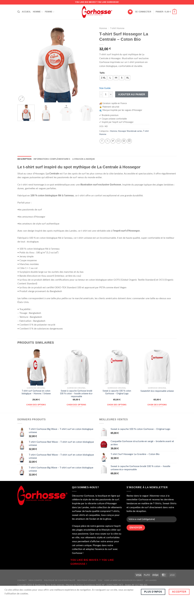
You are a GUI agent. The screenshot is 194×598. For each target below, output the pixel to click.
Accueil (26, 12)
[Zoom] (21, 99)
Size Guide (104, 88)
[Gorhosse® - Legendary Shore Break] (97, 12)
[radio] (103, 77)
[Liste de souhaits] (130, 11)
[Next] (89, 64)
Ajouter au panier (131, 94)
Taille (102, 73)
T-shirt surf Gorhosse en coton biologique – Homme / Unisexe (36, 392)
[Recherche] (18, 12)
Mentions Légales (86, 580)
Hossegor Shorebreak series (130, 131)
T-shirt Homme (117, 28)
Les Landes (83, 507)
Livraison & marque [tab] (83, 159)
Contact (22, 580)
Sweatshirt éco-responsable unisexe (157, 391)
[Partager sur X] (107, 141)
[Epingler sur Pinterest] (123, 141)
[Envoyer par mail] (118, 141)
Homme (37, 12)
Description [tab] (24, 159)
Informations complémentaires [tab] (51, 159)
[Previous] (22, 64)
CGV (100, 580)
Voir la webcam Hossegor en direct (123, 580)
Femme (48, 12)
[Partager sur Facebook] (102, 141)
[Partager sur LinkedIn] (129, 141)
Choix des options (36, 405)
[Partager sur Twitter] (112, 141)
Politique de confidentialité (59, 580)
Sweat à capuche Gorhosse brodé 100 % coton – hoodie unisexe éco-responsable (76, 394)
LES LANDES (151, 580)
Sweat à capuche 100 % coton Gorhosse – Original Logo (117, 392)
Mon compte (35, 580)
